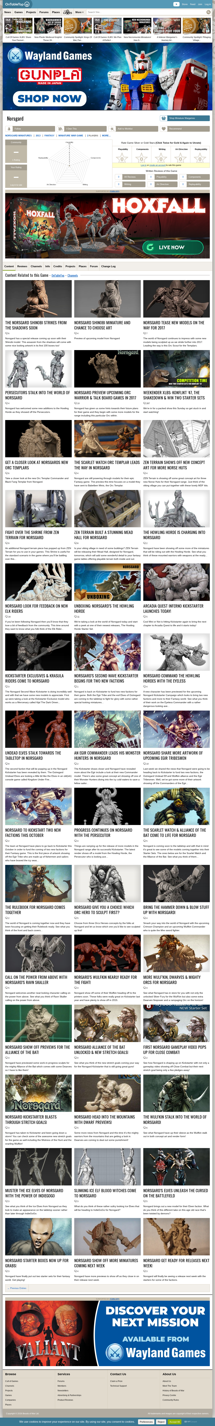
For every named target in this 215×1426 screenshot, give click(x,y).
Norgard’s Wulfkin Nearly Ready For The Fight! (105, 979)
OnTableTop (58, 275)
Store (185, 4)
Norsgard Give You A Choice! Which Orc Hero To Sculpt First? (104, 909)
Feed (192, 4)
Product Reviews (65, 1400)
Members (62, 1386)
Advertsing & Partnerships (69, 1395)
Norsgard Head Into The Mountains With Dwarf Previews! (104, 1119)
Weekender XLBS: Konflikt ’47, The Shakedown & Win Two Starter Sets (174, 395)
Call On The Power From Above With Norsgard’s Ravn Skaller (36, 979)
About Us (167, 1381)
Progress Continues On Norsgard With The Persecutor (103, 832)
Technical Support (118, 1386)
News (7, 12)
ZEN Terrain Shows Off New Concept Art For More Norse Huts (174, 465)
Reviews (22, 266)
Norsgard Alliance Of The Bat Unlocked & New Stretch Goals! (101, 1049)
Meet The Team (170, 1386)
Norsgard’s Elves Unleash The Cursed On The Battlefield (175, 1193)
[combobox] (148, 12)
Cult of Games (11, 1381)
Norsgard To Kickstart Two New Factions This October (33, 832)
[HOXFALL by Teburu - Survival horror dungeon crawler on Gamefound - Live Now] (107, 258)
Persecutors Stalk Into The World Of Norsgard (37, 395)
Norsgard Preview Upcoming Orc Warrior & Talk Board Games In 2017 (105, 395)
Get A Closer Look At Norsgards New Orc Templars (36, 465)
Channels (36, 266)
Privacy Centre (169, 1395)
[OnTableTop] (17, 4)
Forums (44, 12)
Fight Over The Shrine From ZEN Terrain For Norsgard (32, 535)
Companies (10, 1400)
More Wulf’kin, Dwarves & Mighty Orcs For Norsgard (172, 979)
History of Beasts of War (173, 1390)
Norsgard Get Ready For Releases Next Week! (176, 1263)
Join (200, 4)
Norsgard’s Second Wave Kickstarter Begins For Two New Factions (106, 678)
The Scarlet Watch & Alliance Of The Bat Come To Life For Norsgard (174, 832)
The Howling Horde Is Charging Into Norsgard (174, 535)
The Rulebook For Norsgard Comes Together (35, 909)
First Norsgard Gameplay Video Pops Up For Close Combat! (174, 1049)
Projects (31, 12)
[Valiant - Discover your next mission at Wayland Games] (107, 1365)
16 (9, 617)
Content (9, 266)
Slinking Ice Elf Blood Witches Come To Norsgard (105, 1193)
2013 (38, 135)
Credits (57, 266)
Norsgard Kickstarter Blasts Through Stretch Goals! (31, 1119)
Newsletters (63, 1390)
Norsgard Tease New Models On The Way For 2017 (173, 325)
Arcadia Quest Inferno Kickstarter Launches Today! (173, 608)
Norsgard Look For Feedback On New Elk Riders (36, 608)
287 (148, 403)
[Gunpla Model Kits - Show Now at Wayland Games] (107, 76)
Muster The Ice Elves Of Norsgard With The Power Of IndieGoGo (34, 1193)
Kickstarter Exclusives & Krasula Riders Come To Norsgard (34, 678)
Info (47, 266)
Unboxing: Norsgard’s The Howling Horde (104, 608)
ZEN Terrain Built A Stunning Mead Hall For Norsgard (103, 535)
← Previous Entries (16, 1288)
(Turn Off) (114, 191)
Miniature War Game (70, 135)
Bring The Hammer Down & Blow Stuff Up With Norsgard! (176, 909)
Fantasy (49, 135)
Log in (208, 4)
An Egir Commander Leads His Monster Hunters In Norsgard (107, 755)
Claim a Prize (116, 1381)
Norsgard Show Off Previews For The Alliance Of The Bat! (37, 1049)
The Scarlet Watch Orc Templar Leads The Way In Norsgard (107, 465)
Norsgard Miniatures (18, 135)
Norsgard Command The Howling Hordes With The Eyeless (171, 678)
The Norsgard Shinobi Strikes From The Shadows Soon (36, 325)
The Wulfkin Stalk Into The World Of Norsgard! (175, 1119)
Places (56, 12)
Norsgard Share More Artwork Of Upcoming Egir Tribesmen (173, 755)
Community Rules (171, 1400)
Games (18, 12)
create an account (157, 165)
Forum (94, 266)
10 (78, 403)
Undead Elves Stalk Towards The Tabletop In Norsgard (33, 755)
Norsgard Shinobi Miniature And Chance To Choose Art (102, 325)
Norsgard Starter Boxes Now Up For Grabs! (37, 1263)
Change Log (108, 266)
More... (106, 135)
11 (78, 617)
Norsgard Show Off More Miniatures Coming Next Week (106, 1263)
